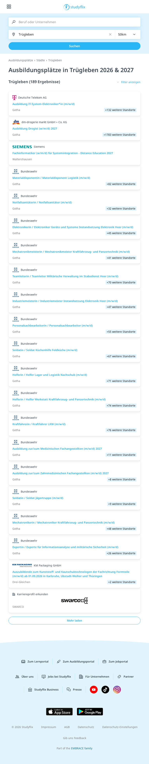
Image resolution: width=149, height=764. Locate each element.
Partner (129, 676)
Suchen (74, 46)
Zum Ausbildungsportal (78, 661)
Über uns (28, 676)
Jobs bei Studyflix (59, 676)
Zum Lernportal (38, 661)
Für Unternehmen (97, 676)
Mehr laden (74, 620)
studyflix (77, 6)
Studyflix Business (46, 689)
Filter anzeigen (130, 82)
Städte (40, 60)
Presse (77, 689)
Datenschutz (86, 727)
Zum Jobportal (118, 661)
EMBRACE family (81, 748)
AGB (67, 727)
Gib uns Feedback (74, 738)
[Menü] (9, 6)
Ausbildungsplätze (21, 60)
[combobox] (128, 34)
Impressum (48, 727)
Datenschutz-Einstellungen (120, 727)
